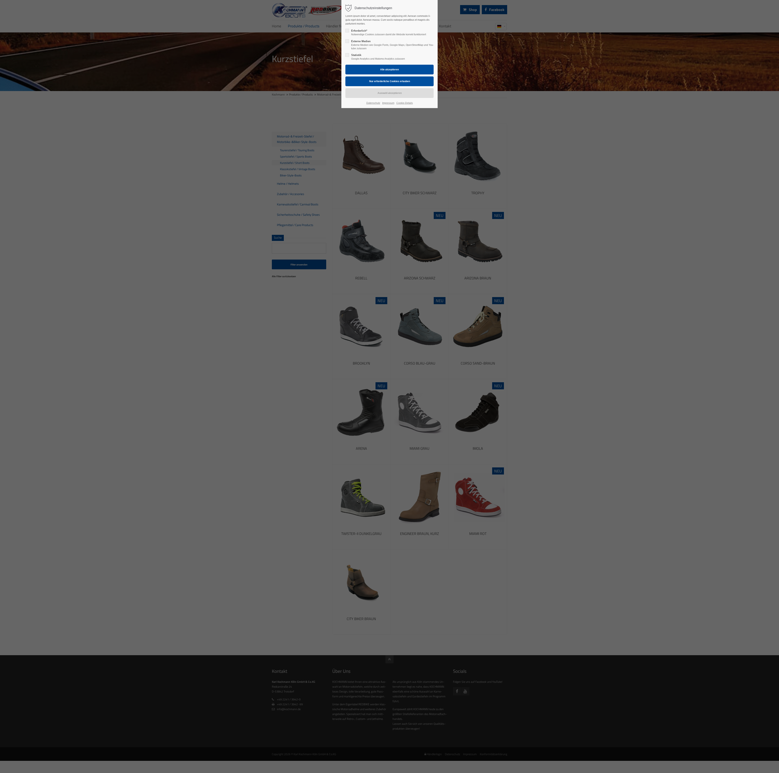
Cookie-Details (404, 103)
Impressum (388, 103)
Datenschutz (373, 103)
